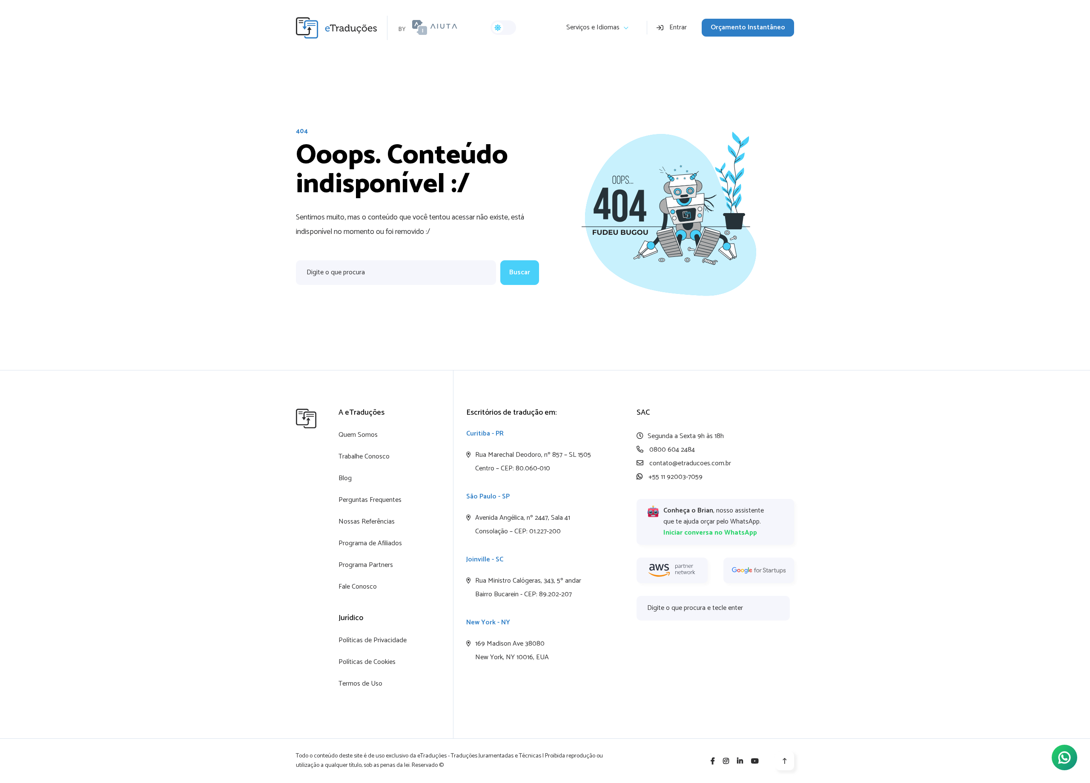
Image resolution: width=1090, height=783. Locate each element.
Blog (345, 478)
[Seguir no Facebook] (713, 761)
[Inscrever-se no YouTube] (755, 761)
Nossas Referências (366, 521)
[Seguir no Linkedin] (740, 761)
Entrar (678, 27)
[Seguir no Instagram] (726, 761)
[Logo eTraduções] (341, 28)
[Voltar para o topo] (784, 761)
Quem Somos (358, 435)
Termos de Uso (360, 683)
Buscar (519, 272)
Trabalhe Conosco (364, 456)
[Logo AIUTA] (434, 27)
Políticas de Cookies (367, 662)
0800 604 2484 (671, 450)
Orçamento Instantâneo (748, 27)
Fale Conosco (357, 586)
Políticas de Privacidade (372, 640)
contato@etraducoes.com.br (689, 463)
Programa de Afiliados (370, 543)
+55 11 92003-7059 (675, 477)
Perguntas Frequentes (370, 500)
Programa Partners (365, 565)
